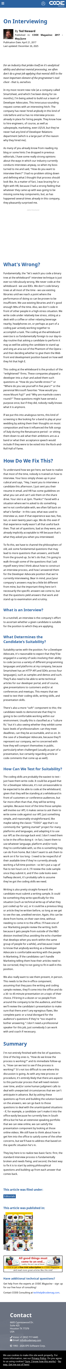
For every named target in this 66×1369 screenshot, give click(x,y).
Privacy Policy (39, 1358)
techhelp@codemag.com (46, 1292)
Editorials (9, 1196)
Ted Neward (27, 31)
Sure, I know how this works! (40, 1361)
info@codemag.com (30, 1340)
